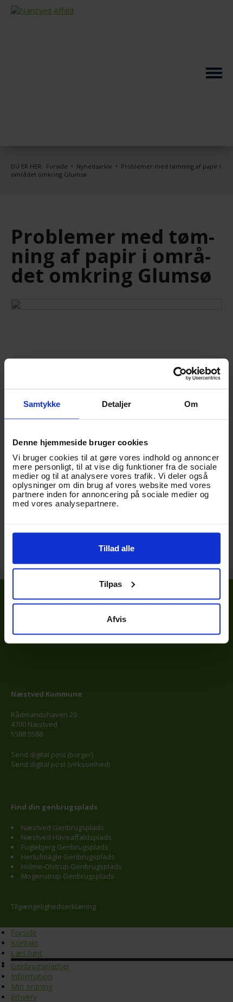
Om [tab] (191, 403)
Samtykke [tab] (42, 403)
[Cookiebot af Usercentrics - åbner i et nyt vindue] (173, 374)
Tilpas (110, 583)
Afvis (116, 619)
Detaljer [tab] (117, 403)
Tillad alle (116, 548)
